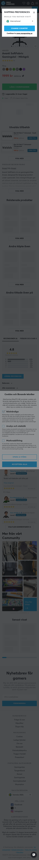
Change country (19, 28)
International (15, 21)
